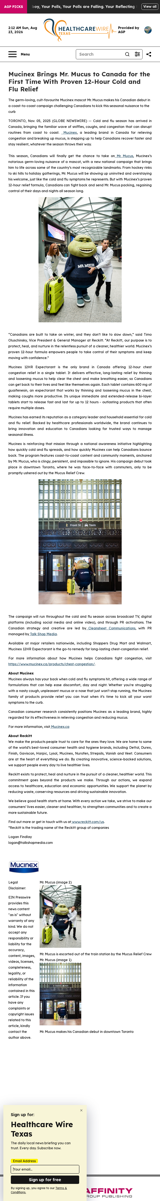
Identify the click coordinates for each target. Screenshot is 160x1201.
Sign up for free (45, 1179)
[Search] (127, 54)
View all (149, 6)
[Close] (81, 1110)
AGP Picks (13, 7)
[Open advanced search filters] (137, 54)
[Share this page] (149, 54)
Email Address (24, 1161)
